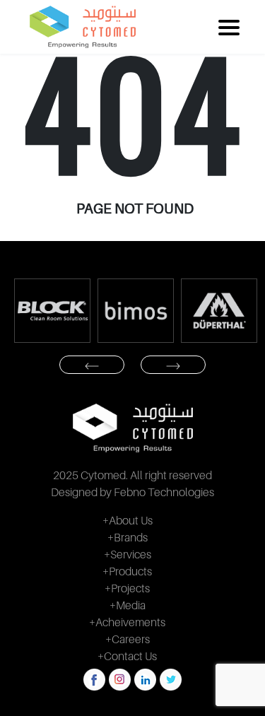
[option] (52, 310)
